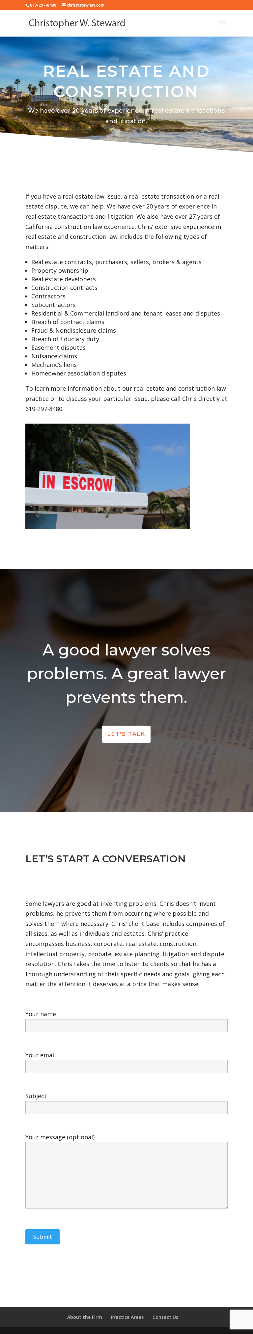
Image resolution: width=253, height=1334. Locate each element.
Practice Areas (127, 1317)
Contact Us (165, 1317)
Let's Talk (126, 734)
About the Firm (84, 1317)
